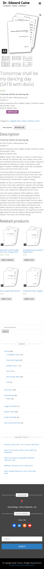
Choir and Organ (13, 360)
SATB (37, 121)
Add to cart (12, 112)
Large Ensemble (10, 406)
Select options (7, 260)
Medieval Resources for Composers (18, 465)
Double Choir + (12, 366)
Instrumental (9, 395)
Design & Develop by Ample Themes (22, 565)
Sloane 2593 (9, 412)
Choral (24, 121)
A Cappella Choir (15, 121)
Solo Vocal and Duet (12, 423)
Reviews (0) (19, 127)
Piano (8, 399)
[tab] (7, 127)
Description (7, 127)
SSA (7, 382)
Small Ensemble (10, 417)
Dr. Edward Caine (16, 3)
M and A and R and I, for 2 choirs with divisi (21, 444)
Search (5, 331)
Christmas (31, 121)
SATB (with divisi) (13, 377)
